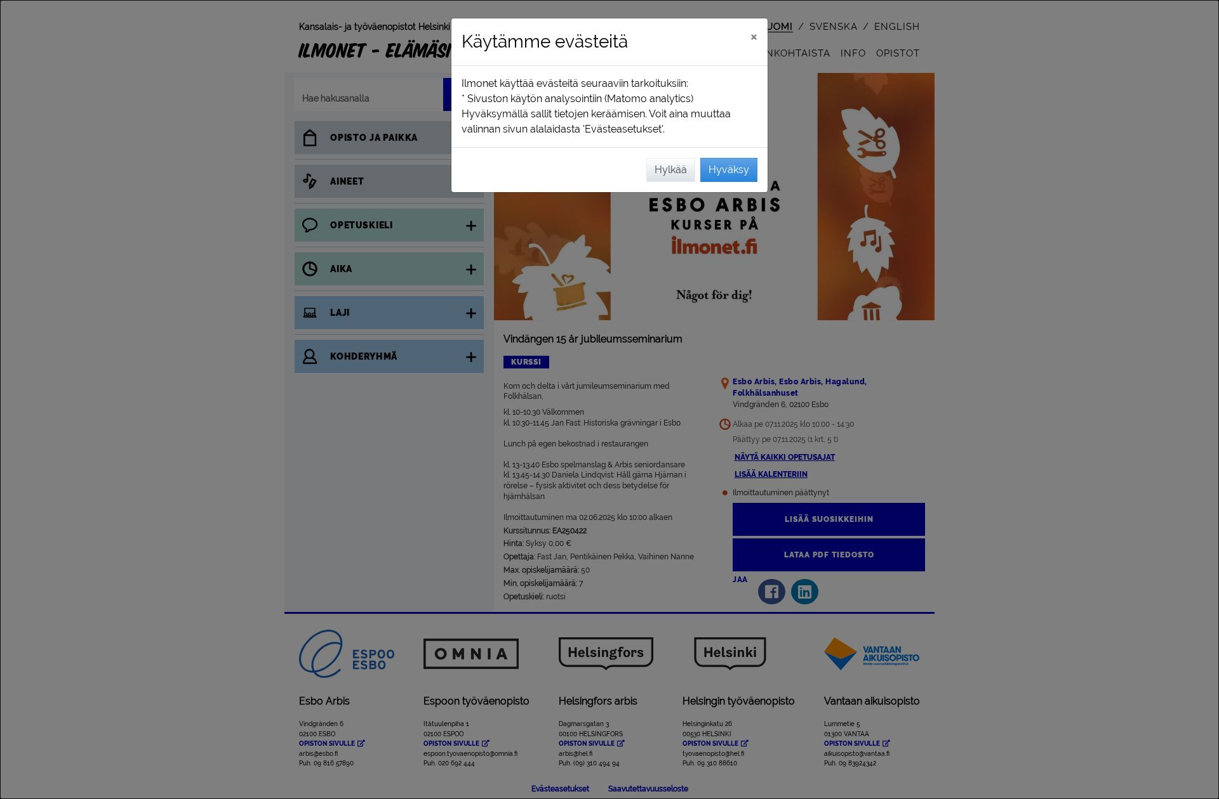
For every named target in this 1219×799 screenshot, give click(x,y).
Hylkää (671, 170)
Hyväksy (729, 170)
